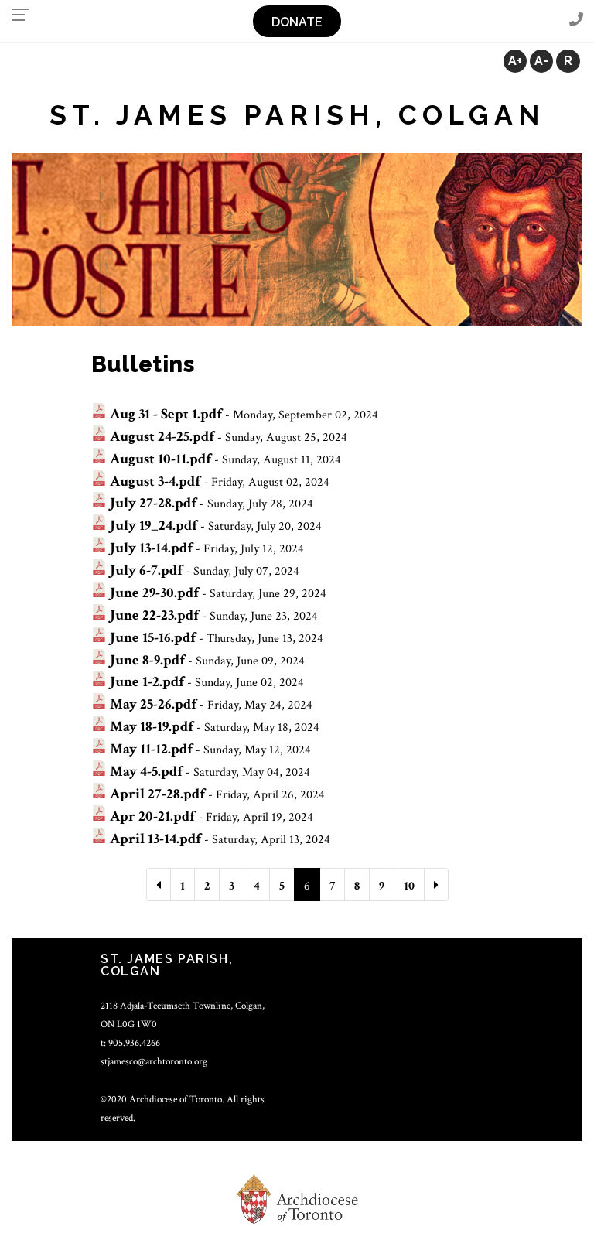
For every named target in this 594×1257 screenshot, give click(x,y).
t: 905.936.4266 (130, 1043)
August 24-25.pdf (162, 436)
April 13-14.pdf (155, 839)
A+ (515, 60)
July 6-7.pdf (146, 570)
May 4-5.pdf (146, 771)
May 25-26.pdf (153, 704)
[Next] (436, 884)
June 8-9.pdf (147, 660)
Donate (297, 22)
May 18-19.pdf (151, 726)
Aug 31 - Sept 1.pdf (166, 414)
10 (409, 886)
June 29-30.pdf (154, 593)
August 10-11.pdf (160, 459)
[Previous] (158, 884)
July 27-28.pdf (153, 503)
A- (541, 60)
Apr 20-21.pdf (152, 816)
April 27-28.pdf (157, 794)
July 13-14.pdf (151, 548)
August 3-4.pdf (155, 481)
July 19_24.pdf (153, 525)
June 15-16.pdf (153, 637)
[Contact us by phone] (576, 20)
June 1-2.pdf (147, 682)
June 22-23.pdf (154, 615)
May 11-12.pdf (151, 749)
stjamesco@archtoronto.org (154, 1061)
